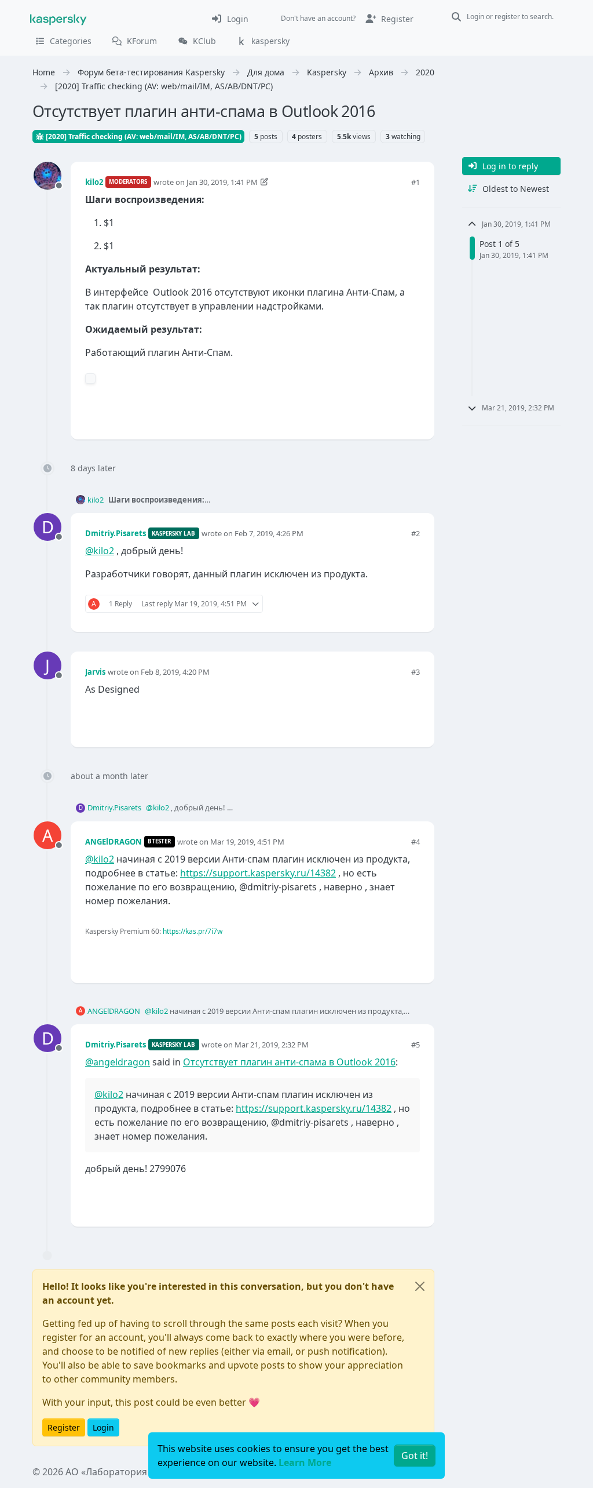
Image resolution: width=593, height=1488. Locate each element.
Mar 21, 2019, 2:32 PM (272, 1044)
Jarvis (95, 672)
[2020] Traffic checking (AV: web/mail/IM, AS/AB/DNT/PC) (142, 136)
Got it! (414, 1455)
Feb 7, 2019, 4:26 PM (269, 533)
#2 (415, 533)
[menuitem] (229, 18)
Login (103, 1427)
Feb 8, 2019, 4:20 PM (175, 672)
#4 (415, 841)
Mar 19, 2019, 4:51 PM (247, 841)
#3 (415, 672)
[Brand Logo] (58, 19)
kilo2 (94, 182)
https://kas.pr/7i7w (192, 931)
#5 (415, 1044)
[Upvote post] (369, 411)
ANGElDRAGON (113, 841)
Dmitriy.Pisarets (115, 533)
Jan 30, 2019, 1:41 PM (222, 182)
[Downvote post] (410, 411)
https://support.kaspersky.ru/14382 (258, 873)
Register (63, 1427)
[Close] (420, 1286)
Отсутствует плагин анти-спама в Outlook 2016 (289, 1062)
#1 (415, 182)
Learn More (305, 1462)
